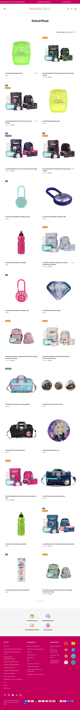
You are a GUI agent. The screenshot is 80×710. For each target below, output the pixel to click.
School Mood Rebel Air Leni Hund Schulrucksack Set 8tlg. (21, 169)
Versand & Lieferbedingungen (35, 649)
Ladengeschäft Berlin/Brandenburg (9, 658)
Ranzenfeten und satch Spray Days (13, 679)
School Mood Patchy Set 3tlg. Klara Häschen (17, 590)
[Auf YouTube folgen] (13, 695)
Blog (5, 682)
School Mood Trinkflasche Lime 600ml (15, 544)
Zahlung (29, 652)
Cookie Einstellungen (33, 666)
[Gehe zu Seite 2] (44, 601)
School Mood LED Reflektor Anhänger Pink (17, 310)
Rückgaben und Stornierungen (35, 674)
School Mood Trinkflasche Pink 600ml (15, 262)
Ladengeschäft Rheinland (11, 661)
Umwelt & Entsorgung (33, 663)
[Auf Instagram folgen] (9, 695)
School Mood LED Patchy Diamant (51, 310)
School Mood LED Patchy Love (50, 450)
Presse (6, 685)
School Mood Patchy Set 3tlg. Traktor (52, 404)
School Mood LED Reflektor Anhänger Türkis (17, 216)
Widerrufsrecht (31, 655)
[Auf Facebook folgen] (5, 695)
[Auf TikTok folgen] (17, 695)
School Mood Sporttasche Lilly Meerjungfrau (17, 404)
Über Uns (6, 646)
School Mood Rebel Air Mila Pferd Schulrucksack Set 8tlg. (58, 544)
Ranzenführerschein (9, 676)
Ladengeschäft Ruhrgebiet (11, 670)
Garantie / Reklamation (33, 646)
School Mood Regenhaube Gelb (51, 121)
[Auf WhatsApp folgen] (21, 695)
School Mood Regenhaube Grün (14, 73)
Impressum (7, 688)
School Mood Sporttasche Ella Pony (15, 450)
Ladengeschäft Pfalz (9, 667)
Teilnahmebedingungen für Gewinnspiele (34, 670)
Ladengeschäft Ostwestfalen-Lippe (12, 653)
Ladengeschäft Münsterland (11, 664)
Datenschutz (30, 657)
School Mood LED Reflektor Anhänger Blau (54, 216)
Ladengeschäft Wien (9, 673)
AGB (28, 660)
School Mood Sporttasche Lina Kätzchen (53, 496)
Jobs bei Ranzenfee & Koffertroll (13, 649)
